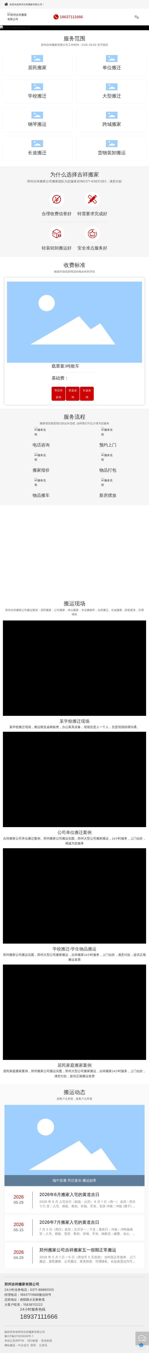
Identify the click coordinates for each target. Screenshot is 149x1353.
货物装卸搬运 (112, 152)
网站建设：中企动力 (16, 1345)
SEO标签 (32, 1340)
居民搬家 (37, 67)
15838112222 (33, 1304)
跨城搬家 (111, 124)
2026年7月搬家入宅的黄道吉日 (69, 1222)
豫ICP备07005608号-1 (18, 1336)
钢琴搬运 (37, 124)
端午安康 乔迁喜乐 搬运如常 (74, 1180)
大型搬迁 (111, 96)
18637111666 (71, 17)
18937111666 (39, 1316)
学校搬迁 (37, 96)
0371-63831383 (94, 181)
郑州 (33, 1345)
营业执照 (46, 1340)
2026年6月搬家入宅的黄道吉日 (69, 1194)
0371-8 (35, 1290)
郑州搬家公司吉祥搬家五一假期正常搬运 (77, 1249)
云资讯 (43, 1345)
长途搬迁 (37, 152)
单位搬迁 (111, 67)
